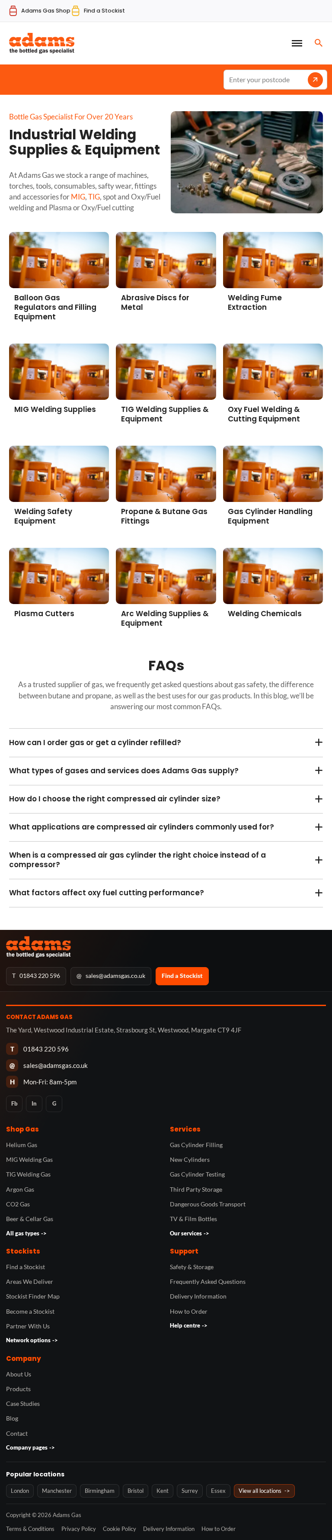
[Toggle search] (318, 42)
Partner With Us (28, 1326)
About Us (18, 1374)
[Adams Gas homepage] (166, 947)
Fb (14, 1103)
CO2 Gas (18, 1204)
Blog (12, 1418)
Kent (162, 1490)
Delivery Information (198, 1296)
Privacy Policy (78, 1528)
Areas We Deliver (29, 1281)
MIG (78, 196)
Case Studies (23, 1403)
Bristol (136, 1490)
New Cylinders (190, 1159)
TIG (94, 196)
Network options (32, 1340)
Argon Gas (20, 1189)
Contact (17, 1433)
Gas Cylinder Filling (196, 1144)
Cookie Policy (119, 1528)
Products (18, 1388)
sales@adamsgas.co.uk (111, 975)
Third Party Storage (196, 1189)
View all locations (264, 1490)
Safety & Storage (192, 1266)
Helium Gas (21, 1144)
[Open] (297, 43)
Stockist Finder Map (33, 1296)
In (34, 1103)
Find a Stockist (182, 975)
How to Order (189, 1311)
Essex (218, 1490)
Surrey (190, 1490)
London (20, 1490)
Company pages (30, 1447)
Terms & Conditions (30, 1528)
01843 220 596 (36, 975)
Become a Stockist (30, 1311)
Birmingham (100, 1490)
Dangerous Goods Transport (208, 1204)
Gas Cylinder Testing (197, 1174)
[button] (166, 742)
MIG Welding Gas (29, 1159)
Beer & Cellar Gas (29, 1218)
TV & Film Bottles (193, 1218)
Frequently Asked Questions (208, 1281)
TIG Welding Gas (28, 1174)
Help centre (189, 1325)
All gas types (26, 1233)
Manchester (57, 1490)
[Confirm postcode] (315, 79)
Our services (189, 1233)
